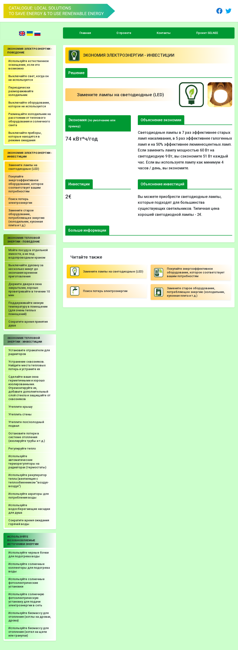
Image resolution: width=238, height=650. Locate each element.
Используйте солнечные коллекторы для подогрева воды (29, 567)
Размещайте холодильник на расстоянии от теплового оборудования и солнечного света (29, 119)
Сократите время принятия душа (28, 323)
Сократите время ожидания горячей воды (28, 522)
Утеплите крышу (20, 406)
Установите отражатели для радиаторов (29, 352)
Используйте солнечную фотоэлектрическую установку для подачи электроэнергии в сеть (26, 599)
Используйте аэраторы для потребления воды (28, 495)
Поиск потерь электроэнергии (20, 200)
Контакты (164, 33)
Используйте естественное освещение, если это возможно (28, 64)
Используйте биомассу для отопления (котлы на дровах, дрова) (29, 616)
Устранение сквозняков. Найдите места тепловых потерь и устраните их (27, 365)
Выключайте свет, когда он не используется (28, 78)
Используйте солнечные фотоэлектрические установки (26, 582)
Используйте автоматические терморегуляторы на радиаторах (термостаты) (27, 461)
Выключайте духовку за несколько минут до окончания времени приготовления (25, 270)
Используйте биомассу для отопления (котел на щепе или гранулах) (28, 631)
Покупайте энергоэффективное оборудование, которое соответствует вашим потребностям (25, 184)
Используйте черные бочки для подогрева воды (28, 554)
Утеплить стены (20, 414)
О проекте (123, 33)
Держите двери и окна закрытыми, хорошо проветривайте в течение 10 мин (29, 289)
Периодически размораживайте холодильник (20, 91)
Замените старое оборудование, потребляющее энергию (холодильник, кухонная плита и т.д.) (26, 218)
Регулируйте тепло (22, 448)
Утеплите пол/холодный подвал (26, 423)
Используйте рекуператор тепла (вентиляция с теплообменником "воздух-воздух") (28, 480)
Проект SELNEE (207, 33)
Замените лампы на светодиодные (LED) (23, 167)
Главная (85, 33)
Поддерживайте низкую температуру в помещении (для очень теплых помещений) (27, 308)
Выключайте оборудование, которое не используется (29, 104)
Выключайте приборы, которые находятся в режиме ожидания (25, 136)
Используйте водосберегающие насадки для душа (29, 508)
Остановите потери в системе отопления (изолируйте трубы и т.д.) (26, 437)
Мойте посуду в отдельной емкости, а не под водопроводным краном (28, 253)
